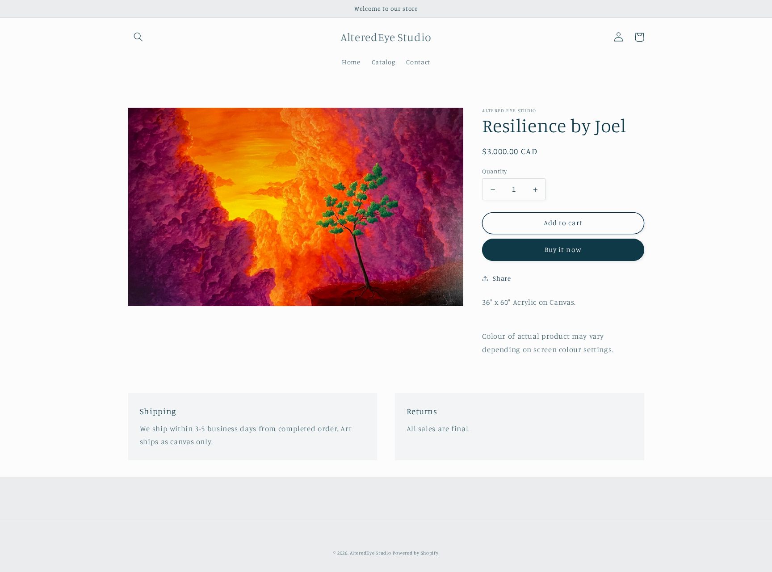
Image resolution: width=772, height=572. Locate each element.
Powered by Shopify (415, 552)
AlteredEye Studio (370, 552)
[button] (138, 37)
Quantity (494, 171)
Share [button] (502, 278)
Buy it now (563, 249)
